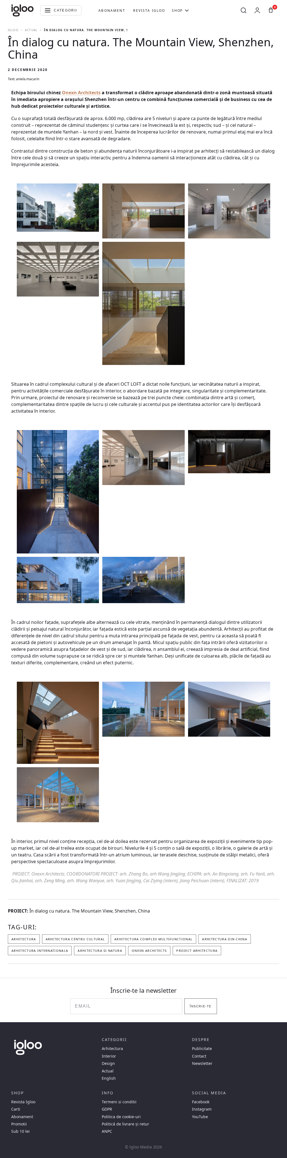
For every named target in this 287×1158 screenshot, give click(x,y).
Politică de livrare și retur (125, 1124)
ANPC (107, 1131)
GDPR (107, 1109)
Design (108, 1063)
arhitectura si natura (100, 950)
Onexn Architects (81, 92)
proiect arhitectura (196, 950)
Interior (109, 1056)
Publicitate (202, 1048)
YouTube (200, 1116)
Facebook (200, 1101)
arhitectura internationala (39, 950)
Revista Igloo (149, 10)
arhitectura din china (224, 939)
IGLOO (13, 30)
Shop (177, 10)
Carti (15, 1109)
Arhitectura (112, 1048)
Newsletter (202, 1063)
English (109, 1078)
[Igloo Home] (22, 10)
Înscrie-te (200, 1006)
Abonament (111, 10)
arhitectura (23, 939)
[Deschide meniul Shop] (187, 10)
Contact (199, 1056)
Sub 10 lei (20, 1131)
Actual (31, 30)
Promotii (19, 1124)
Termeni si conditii (119, 1101)
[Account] (257, 10)
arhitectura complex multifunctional (153, 939)
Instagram (202, 1109)
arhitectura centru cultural (75, 939)
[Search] (244, 10)
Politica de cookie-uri (121, 1116)
